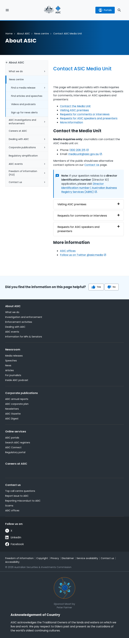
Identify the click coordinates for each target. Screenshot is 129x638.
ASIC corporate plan (17, 404)
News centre (41, 33)
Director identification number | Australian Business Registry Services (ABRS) (89, 188)
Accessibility (12, 562)
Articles (9, 370)
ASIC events (16, 164)
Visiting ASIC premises (74, 110)
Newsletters (12, 408)
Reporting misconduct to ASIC (22, 500)
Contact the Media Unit (75, 106)
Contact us (15, 182)
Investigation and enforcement (23, 317)
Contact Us (91, 165)
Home (9, 33)
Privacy (55, 558)
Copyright (42, 558)
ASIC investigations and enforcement (22, 121)
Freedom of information (19, 558)
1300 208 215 (77, 150)
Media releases (14, 355)
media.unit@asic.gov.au (83, 154)
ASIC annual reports (16, 399)
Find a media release (23, 87)
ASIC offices (68, 251)
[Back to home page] (52, 10)
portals (108, 10)
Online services (15, 431)
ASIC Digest (11, 418)
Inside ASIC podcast (16, 380)
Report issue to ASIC (17, 496)
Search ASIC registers (17, 442)
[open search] (119, 10)
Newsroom (12, 349)
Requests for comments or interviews (85, 114)
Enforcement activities (18, 322)
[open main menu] (7, 10)
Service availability (87, 558)
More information (71, 122)
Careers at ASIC (18, 131)
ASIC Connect (13, 447)
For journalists (13, 375)
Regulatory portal (15, 452)
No (114, 287)
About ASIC (23, 33)
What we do (16, 71)
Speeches (11, 360)
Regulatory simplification (23, 155)
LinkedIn (16, 537)
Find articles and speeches (26, 96)
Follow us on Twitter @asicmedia (81, 255)
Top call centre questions (20, 491)
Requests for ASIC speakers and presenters (88, 118)
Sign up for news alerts (24, 112)
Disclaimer (68, 558)
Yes (99, 287)
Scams (9, 505)
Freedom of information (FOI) (23, 172)
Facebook (17, 544)
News (8, 365)
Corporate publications (22, 147)
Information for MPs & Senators (23, 336)
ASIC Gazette (13, 413)
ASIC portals (12, 437)
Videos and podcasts (23, 104)
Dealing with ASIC (19, 139)
